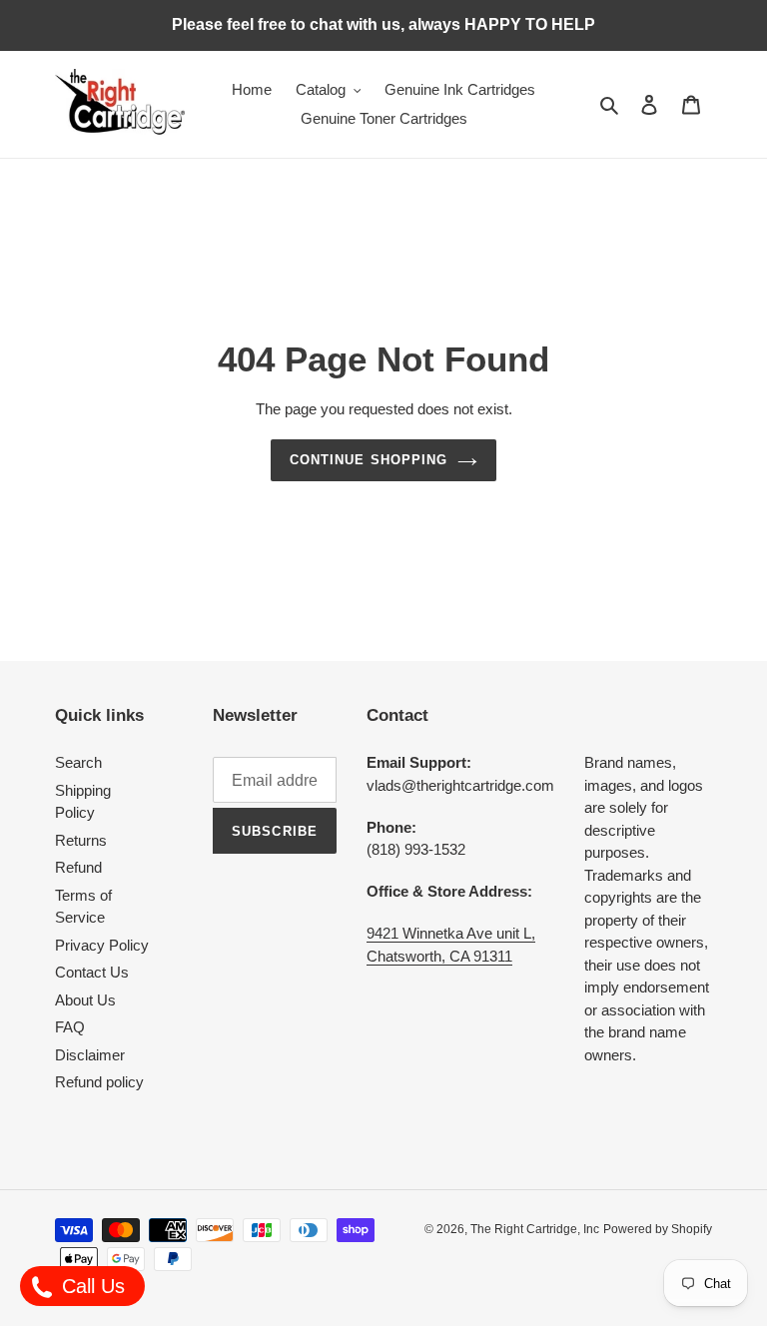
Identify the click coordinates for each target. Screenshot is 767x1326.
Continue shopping (368, 459)
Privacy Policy (102, 945)
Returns (81, 840)
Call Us (90, 1286)
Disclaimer (90, 1054)
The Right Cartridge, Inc (534, 1229)
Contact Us (92, 972)
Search (78, 762)
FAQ (70, 1026)
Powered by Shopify (657, 1229)
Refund (78, 867)
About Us (85, 1000)
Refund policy (99, 1081)
